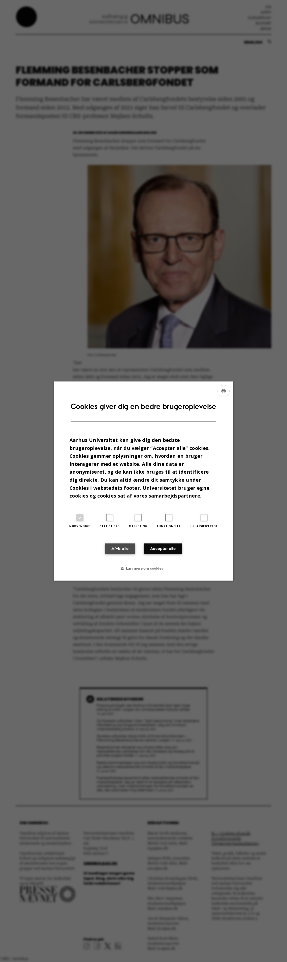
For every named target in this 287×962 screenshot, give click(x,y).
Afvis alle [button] (120, 548)
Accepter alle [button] (163, 548)
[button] (143, 568)
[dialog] (143, 481)
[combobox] (223, 391)
